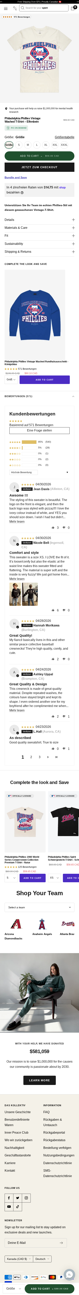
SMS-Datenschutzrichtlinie (57, 1173)
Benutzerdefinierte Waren (17, 1122)
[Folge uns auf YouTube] (9, 1206)
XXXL (64, 144)
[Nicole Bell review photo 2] (30, 594)
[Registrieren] (61, 1243)
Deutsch (40, 1258)
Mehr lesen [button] (17, 521)
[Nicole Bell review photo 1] (15, 594)
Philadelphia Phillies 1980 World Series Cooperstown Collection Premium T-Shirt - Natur (22, 860)
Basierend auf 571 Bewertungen (31, 425)
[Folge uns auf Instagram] (26, 1198)
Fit (6, 235)
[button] (15, 442)
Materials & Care (16, 227)
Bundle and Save (16, 177)
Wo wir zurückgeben (18, 1140)
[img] (28, 484)
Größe (9, 144)
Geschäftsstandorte (18, 1155)
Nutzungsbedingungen (58, 1155)
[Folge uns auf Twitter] (17, 1198)
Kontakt (10, 1170)
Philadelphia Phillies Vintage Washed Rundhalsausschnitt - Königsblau (36, 363)
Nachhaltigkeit (14, 1147)
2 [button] (31, 757)
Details (9, 219)
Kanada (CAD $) (17, 1258)
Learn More (39, 1080)
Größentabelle (64, 137)
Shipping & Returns (18, 251)
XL (45, 144)
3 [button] (39, 757)
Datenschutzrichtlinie (57, 1163)
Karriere (10, 1163)
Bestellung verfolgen (57, 1147)
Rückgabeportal (54, 1132)
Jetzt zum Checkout (39, 167)
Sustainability (14, 243)
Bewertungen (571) (18, 396)
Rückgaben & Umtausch (52, 1122)
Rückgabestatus (54, 1140)
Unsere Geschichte (18, 1112)
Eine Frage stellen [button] (39, 430)
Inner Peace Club (16, 1132)
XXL (55, 144)
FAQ (46, 1112)
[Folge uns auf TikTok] (17, 1206)
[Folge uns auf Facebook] (9, 1198)
